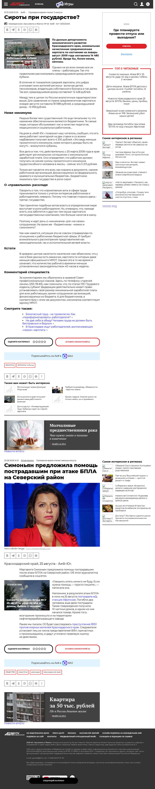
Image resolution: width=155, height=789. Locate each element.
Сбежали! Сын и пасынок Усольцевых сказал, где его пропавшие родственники (133, 468)
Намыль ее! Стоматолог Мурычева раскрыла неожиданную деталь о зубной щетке (131, 498)
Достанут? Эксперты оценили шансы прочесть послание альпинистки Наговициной (132, 518)
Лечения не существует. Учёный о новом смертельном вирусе (131, 173)
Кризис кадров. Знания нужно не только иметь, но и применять (80, 398)
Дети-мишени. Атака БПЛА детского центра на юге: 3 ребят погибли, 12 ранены (126, 89)
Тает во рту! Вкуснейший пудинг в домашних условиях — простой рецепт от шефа (131, 478)
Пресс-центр (58, 733)
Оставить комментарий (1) (77, 342)
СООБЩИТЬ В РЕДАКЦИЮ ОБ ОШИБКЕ (115, 737)
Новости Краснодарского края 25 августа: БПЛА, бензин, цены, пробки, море (126, 101)
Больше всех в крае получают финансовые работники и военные (31, 399)
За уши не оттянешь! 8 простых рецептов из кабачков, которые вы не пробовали (133, 508)
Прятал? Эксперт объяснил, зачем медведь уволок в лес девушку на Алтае (131, 144)
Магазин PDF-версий (89, 733)
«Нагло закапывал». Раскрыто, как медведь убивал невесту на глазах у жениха (132, 184)
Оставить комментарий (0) (77, 649)
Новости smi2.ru (14, 451)
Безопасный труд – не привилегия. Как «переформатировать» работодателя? (48, 316)
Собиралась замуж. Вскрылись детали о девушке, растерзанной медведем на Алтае (131, 488)
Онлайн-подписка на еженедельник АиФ (122, 733)
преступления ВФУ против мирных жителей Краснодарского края (58, 626)
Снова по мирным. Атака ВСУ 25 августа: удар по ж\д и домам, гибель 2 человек (126, 77)
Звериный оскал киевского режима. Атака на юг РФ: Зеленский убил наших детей (126, 113)
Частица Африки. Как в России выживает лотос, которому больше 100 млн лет (132, 154)
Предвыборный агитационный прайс (78, 737)
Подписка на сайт (35, 737)
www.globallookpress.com (38, 548)
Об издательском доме (37, 733)
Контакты (51, 737)
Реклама (72, 733)
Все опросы (126, 54)
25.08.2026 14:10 (11, 460)
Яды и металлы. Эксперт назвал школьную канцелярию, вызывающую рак (130, 164)
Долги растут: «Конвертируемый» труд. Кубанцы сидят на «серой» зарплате (33, 409)
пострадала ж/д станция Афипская (74, 598)
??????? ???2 (109, 206)
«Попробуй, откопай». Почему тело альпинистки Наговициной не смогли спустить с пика (132, 194)
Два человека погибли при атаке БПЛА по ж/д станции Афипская (126, 125)
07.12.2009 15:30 (11, 12)
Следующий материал (53, 781)
